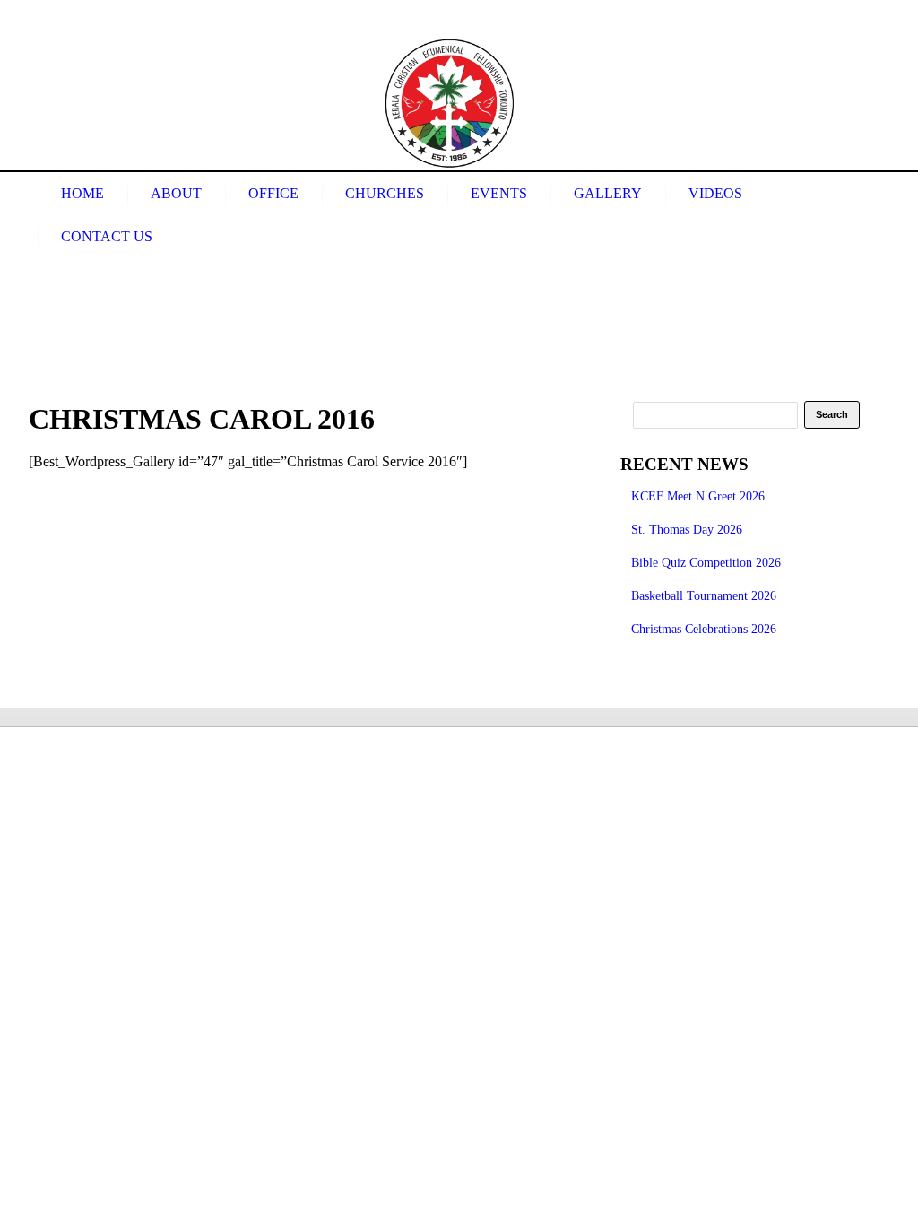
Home (82, 193)
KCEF (450, 103)
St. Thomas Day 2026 (686, 529)
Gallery (608, 193)
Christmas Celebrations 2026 (703, 629)
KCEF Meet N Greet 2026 (698, 496)
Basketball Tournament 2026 (703, 596)
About (176, 193)
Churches (384, 193)
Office (273, 193)
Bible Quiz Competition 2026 (706, 562)
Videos (715, 193)
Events (499, 193)
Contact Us (106, 236)
